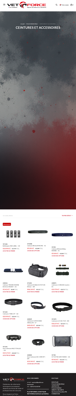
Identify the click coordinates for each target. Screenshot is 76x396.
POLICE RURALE (56, 388)
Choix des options (33, 250)
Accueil (22, 24)
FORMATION (56, 394)
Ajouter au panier (9, 251)
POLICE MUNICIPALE (32, 24)
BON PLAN (55, 382)
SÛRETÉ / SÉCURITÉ (58, 390)
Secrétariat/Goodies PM (59, 392)
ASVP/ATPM (55, 386)
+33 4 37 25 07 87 (35, 386)
